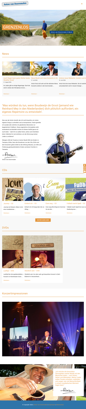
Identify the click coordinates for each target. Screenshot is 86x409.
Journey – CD (8, 203)
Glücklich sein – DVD (32, 271)
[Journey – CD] (22, 197)
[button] (3, 329)
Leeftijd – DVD (8, 271)
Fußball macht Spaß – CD (76, 203)
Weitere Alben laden (43, 220)
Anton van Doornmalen (40, 405)
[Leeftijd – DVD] (22, 263)
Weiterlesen (6, 94)
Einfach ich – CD (31, 203)
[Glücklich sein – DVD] (43, 263)
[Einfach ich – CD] (43, 197)
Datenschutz (60, 405)
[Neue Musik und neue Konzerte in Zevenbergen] (50, 69)
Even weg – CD (51, 203)
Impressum (51, 405)
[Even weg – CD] (64, 197)
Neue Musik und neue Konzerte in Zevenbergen (48, 78)
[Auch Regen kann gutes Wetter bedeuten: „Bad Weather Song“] (22, 69)
